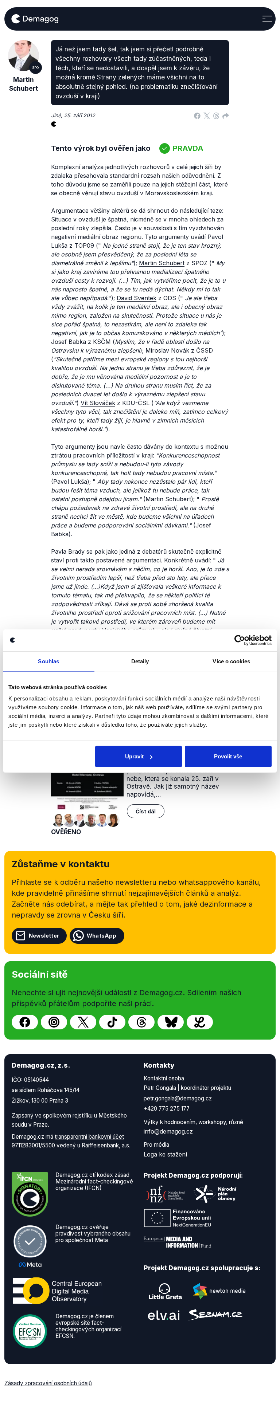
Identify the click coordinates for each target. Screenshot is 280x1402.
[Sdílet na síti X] (206, 115)
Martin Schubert (161, 263)
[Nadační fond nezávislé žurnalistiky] (165, 1194)
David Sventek (136, 298)
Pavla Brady (68, 551)
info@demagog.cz (168, 1131)
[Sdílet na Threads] (216, 115)
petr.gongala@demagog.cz (178, 1098)
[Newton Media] (219, 1291)
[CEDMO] (57, 1290)
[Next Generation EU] (177, 1218)
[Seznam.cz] (215, 1314)
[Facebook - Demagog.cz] (25, 1022)
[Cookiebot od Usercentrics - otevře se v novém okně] (240, 640)
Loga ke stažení (165, 1154)
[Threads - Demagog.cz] (141, 1022)
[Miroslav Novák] (58, 820)
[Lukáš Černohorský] (102, 820)
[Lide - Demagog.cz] (200, 1022)
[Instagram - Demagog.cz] (54, 1022)
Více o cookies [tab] (231, 661)
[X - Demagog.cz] (83, 1022)
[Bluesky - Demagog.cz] (171, 1022)
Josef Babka (68, 341)
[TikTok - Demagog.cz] (112, 1022)
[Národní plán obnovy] (215, 1194)
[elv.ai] (163, 1315)
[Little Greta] (165, 1291)
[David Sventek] (69, 820)
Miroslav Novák (167, 350)
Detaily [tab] (140, 661)
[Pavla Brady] (113, 820)
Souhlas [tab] (48, 661)
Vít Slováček (98, 403)
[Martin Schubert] (80, 820)
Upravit (134, 756)
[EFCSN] (30, 1330)
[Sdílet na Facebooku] (197, 115)
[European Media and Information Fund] (177, 1242)
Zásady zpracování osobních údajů (48, 1383)
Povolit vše (228, 756)
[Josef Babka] (91, 820)
